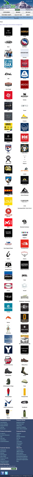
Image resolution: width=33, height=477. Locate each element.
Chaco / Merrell (24, 68)
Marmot (8, 216)
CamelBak (8, 68)
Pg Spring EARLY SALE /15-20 (24, 208)
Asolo (24, 36)
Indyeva (24, 163)
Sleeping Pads (24, 396)
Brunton (25, 57)
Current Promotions (4, 441)
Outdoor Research (24, 269)
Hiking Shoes (25, 364)
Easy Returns (3, 451)
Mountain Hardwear (24, 227)
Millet (8, 227)
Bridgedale (8, 57)
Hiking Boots (8, 375)
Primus (8, 290)
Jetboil (24, 174)
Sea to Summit (24, 311)
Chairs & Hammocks (8, 407)
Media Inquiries (19, 453)
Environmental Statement (21, 456)
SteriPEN (8, 343)
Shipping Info (3, 450)
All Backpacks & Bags (8, 386)
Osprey (24, 258)
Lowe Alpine (19, 441)
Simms (8, 322)
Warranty (2, 453)
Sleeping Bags (8, 396)
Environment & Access (21, 454)
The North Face (24, 248)
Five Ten (18, 438)
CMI (8, 78)
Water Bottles (25, 417)
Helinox (8, 142)
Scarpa (8, 311)
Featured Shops (24, 354)
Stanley (24, 99)
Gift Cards (2, 438)
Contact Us (2, 459)
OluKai (8, 258)
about (28, 15)
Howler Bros (24, 152)
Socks (24, 375)
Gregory (25, 121)
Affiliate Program (20, 451)
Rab (8, 301)
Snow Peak (24, 333)
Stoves (8, 417)
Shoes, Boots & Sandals (21, 428)
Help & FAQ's (3, 456)
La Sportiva (24, 184)
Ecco (24, 89)
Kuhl (8, 184)
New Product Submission (21, 458)
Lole (8, 205)
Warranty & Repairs (4, 461)
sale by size (18, 15)
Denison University (8, 364)
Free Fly (8, 121)
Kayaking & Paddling (21, 427)
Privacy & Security (4, 458)
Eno (8, 110)
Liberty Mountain (24, 195)
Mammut (18, 446)
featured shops (6, 15)
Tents (24, 386)
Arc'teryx (8, 36)
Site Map (2, 427)
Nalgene (25, 237)
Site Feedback (3, 454)
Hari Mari (25, 131)
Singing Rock (25, 322)
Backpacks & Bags (20, 422)
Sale (1, 436)
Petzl (25, 280)
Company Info (19, 450)
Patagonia (8, 280)
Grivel (8, 131)
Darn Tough (8, 89)
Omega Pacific (8, 269)
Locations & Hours (4, 462)
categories (6, 12)
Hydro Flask (8, 163)
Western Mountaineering (24, 343)
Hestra (8, 152)
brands (18, 12)
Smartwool (8, 333)
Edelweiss (8, 99)
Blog (17, 461)
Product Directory (4, 425)
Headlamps (24, 407)
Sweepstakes (3, 439)
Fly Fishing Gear (20, 424)
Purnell (24, 290)
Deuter (24, 78)
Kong (8, 174)
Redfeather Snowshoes (24, 301)
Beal (8, 46)
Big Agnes (24, 46)
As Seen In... (3, 433)
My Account (2, 428)
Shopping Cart (29, 9)
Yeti (8, 354)
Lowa (24, 205)
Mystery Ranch (8, 237)
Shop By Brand (3, 422)
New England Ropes (8, 248)
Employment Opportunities (22, 459)
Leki (8, 195)
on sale (28, 12)
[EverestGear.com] (16, 4)
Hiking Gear (19, 425)
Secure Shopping (4, 424)
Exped (24, 110)
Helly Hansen (25, 142)
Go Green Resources (5, 435)
